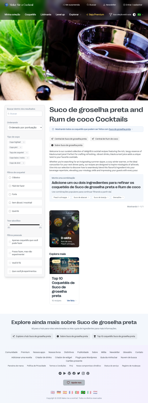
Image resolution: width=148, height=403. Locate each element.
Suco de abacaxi (81, 197)
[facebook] (74, 373)
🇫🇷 (71, 392)
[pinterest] (88, 373)
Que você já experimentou (24, 271)
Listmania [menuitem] (46, 14)
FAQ (71, 366)
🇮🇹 (89, 392)
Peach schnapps (61, 197)
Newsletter (111, 4)
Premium (25, 352)
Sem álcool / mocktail (22, 202)
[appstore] (60, 373)
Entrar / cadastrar (134, 4)
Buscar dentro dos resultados (21, 109)
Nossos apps (39, 352)
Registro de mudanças (131, 366)
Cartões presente (74, 361)
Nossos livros (55, 352)
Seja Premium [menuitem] (96, 14)
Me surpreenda (72, 4)
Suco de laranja (101, 197)
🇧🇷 (83, 392)
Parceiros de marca (16, 366)
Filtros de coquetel (16, 172)
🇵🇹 (77, 392)
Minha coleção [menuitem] (12, 14)
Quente (15, 211)
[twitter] (78, 373)
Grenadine (118, 197)
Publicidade (83, 352)
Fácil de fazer (18, 186)
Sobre (95, 352)
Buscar (92, 4)
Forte (14, 194)
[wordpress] (69, 373)
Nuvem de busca (129, 357)
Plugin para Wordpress (86, 357)
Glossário (127, 352)
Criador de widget (63, 357)
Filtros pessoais (14, 235)
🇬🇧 (53, 392)
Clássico (16, 177)
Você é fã (16, 263)
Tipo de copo (13, 137)
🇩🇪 (59, 392)
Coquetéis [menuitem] (30, 14)
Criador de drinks (43, 357)
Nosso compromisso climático (88, 366)
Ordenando (12, 122)
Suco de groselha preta (120, 129)
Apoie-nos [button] (76, 382)
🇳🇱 (95, 392)
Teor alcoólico (14, 220)
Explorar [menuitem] (74, 14)
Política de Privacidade (36, 366)
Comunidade (11, 352)
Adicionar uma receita (21, 357)
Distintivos (69, 352)
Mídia (103, 352)
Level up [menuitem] (60, 14)
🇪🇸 (65, 392)
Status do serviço (111, 366)
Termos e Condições (57, 366)
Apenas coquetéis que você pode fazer (25, 241)
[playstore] (64, 373)
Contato (139, 352)
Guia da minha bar (108, 357)
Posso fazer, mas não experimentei (22, 253)
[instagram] (83, 373)
